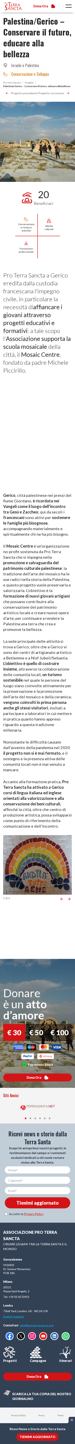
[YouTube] (43, 1336)
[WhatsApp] (66, 1336)
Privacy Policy (33, 1214)
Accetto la (26, 1214)
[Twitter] (21, 1336)
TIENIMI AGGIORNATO (37, 1437)
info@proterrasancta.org (36, 1325)
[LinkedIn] (54, 1336)
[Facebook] (10, 1336)
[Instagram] (32, 1336)
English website (13, 1316)
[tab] (25, 1118)
